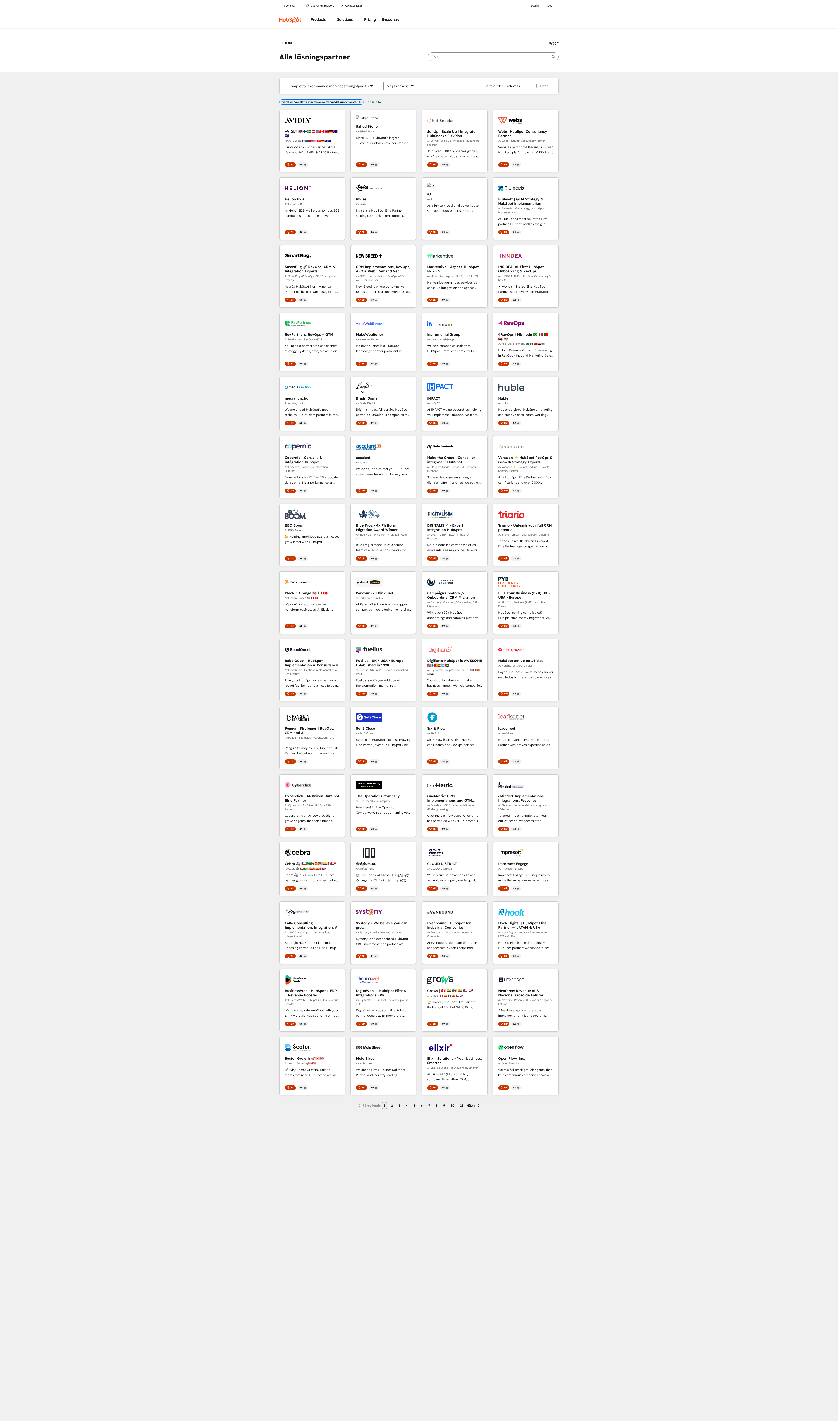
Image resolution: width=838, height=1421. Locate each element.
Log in (535, 5)
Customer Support (322, 5)
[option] (328, 86)
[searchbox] (493, 56)
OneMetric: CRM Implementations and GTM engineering (449, 798)
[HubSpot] (290, 19)
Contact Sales (353, 5)
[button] (554, 42)
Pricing (370, 19)
